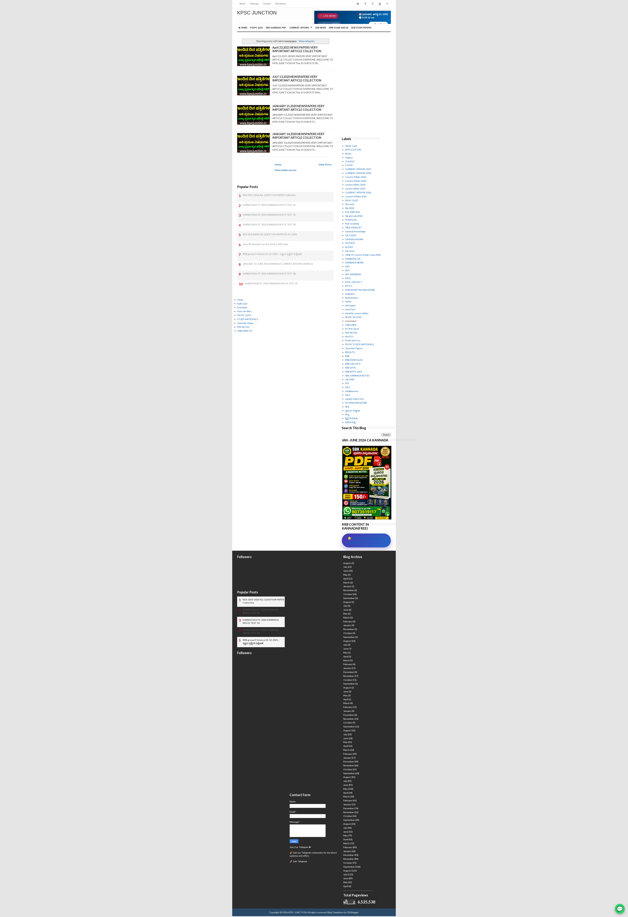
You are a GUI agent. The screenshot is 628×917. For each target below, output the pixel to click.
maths (348, 301)
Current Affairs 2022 (355, 177)
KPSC (348, 278)
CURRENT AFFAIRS (299, 28)
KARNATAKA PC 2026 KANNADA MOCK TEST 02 (271, 283)
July (345, 566)
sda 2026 (349, 379)
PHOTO (349, 336)
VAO (347, 395)
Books (348, 153)
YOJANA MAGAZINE (356, 402)
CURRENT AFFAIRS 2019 (358, 169)
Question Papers (354, 348)
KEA (347, 270)
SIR (347, 383)
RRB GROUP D (352, 363)
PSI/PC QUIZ (256, 28)
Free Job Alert (244, 311)
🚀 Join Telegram (298, 861)
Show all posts (306, 41)
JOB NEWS (320, 28)
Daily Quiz (242, 303)
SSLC (347, 387)
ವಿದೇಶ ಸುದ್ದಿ (350, 422)
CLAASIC (350, 161)
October (347, 594)
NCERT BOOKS (353, 317)
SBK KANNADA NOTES (357, 375)
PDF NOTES (243, 327)
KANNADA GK (352, 258)
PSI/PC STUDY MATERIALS (359, 344)
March (346, 582)
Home (243, 28)
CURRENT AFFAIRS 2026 (358, 192)
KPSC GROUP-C (353, 282)
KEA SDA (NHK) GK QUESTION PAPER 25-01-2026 (270, 234)
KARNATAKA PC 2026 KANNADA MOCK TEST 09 (269, 224)
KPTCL (348, 286)
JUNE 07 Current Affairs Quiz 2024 (363, 254)
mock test (350, 309)
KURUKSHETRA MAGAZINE (360, 289)
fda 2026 (349, 208)
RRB (347, 356)
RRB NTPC (350, 367)
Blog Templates (335, 912)
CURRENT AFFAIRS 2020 (358, 173)
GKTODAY (351, 235)
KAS (347, 266)
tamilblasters (351, 391)
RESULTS (350, 352)
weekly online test (354, 398)
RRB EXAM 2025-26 (338, 28)
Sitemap (254, 3)
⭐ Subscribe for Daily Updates (364, 540)
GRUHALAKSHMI (354, 239)
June (345, 570)
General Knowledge (355, 231)
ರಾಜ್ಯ (347, 414)
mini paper (350, 305)
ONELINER (350, 324)
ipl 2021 (349, 247)
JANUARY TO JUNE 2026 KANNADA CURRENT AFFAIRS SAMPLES (278, 263)
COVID (349, 165)
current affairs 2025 (355, 188)
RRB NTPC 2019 (353, 371)
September (349, 598)
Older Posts (325, 164)
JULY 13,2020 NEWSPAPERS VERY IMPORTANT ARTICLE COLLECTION (296, 78)
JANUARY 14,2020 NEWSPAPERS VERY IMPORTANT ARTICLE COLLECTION (298, 135)
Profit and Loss (352, 340)
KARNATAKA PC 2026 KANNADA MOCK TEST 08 (269, 273)
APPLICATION (353, 149)
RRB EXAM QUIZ (354, 359)
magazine (350, 293)
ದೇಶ (347, 406)
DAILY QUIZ (351, 200)
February (347, 621)
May (345, 574)
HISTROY (350, 243)
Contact (267, 3)
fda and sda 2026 (353, 215)
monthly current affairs (356, 313)
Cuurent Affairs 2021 (356, 196)
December (348, 672)
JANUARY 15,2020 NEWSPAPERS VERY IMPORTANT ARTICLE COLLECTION (298, 107)
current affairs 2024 (355, 184)
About (242, 3)
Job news (350, 250)
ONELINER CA (244, 330)
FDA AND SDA (352, 212)
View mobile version (285, 170)
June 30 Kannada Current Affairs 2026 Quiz (265, 244)
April (345, 578)
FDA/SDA (242, 307)
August (347, 563)
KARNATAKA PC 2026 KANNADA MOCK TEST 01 (269, 205)
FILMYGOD (351, 219)
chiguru (349, 157)
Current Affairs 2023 (355, 180)
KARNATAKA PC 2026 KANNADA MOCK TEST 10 (269, 214)
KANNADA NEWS (354, 262)
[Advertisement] (285, 367)
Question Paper (245, 323)
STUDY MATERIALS (247, 319)
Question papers (361, 28)
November (348, 590)
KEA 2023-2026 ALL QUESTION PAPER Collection (269, 195)
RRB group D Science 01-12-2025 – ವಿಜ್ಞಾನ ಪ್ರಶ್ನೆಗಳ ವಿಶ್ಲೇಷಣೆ (272, 254)
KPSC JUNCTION (257, 12)
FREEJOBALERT (353, 227)
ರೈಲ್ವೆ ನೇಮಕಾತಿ (351, 418)
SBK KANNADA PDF (276, 28)
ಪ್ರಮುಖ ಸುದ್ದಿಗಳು (352, 410)
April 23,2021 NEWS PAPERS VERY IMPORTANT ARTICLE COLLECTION (296, 49)
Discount (349, 204)
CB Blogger (352, 912)
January (347, 586)
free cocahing (352, 223)
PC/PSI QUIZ (352, 328)
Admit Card (351, 145)
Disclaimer (280, 3)
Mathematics (351, 297)
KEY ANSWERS (353, 274)
